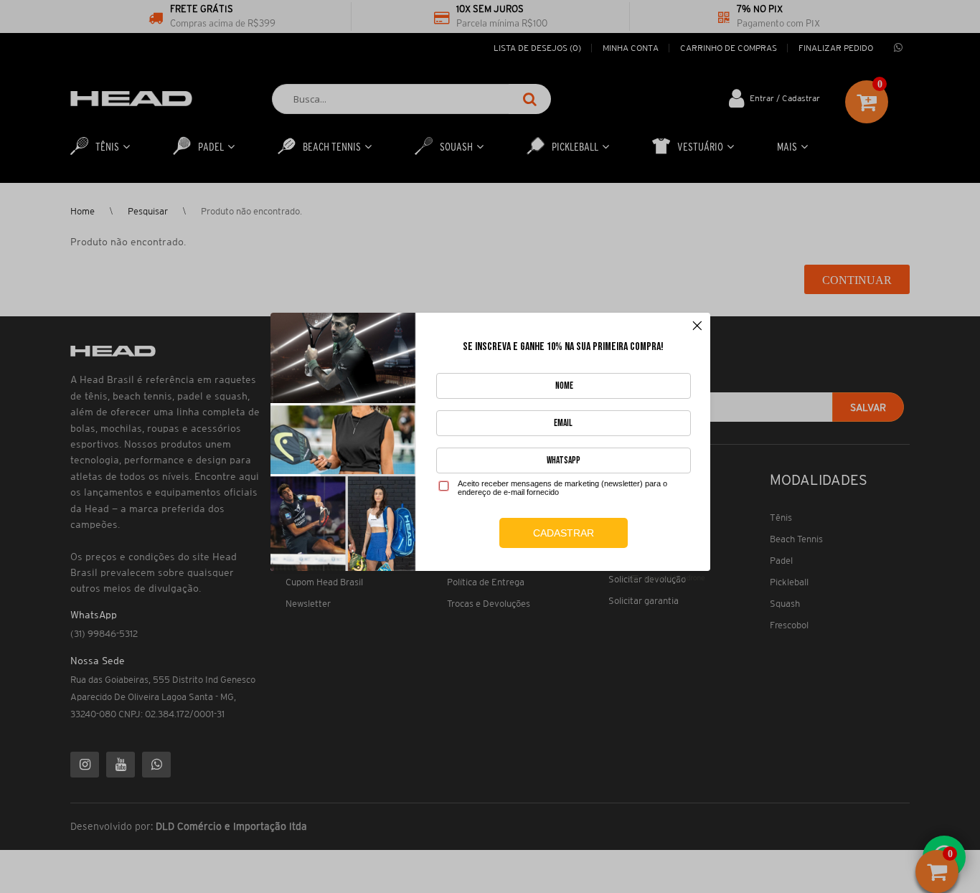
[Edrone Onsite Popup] (490, 446)
